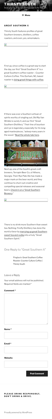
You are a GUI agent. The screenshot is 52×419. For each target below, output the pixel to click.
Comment (10, 290)
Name (8, 329)
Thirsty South (20, 4)
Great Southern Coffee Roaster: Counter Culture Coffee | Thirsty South (28, 260)
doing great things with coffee (28, 79)
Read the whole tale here (27, 135)
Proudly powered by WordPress (18, 412)
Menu (27, 15)
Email (7, 343)
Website (8, 358)
